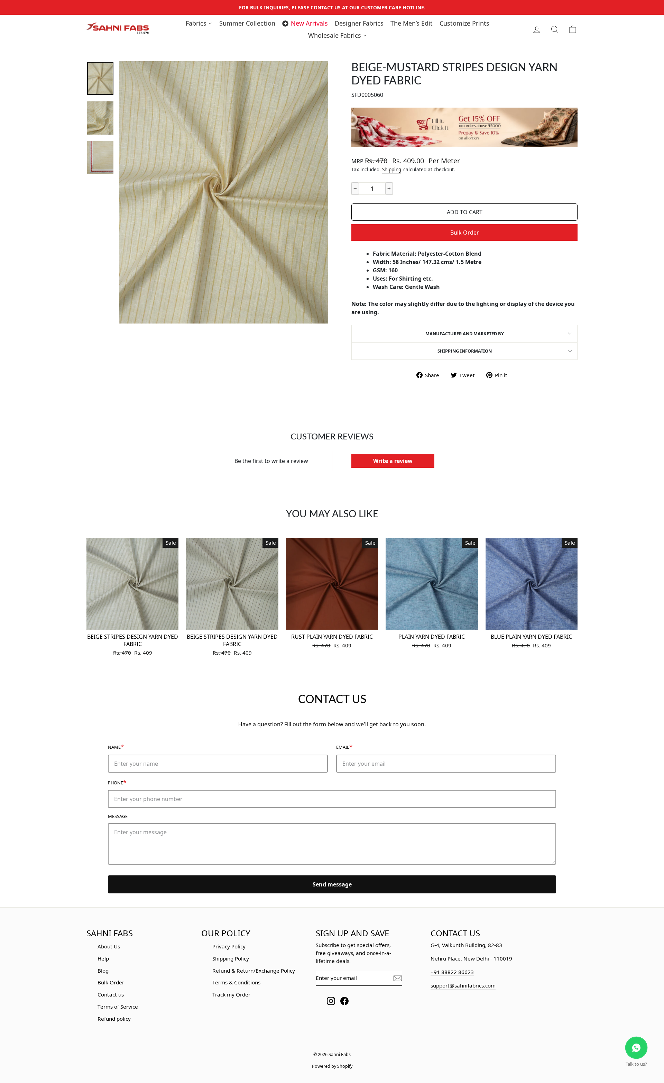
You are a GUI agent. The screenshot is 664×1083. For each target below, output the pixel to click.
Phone (117, 782)
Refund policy (114, 1018)
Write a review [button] (393, 461)
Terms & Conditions (236, 982)
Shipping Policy (230, 958)
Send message (332, 884)
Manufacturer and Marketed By (464, 333)
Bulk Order (464, 232)
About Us (109, 946)
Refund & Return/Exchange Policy (253, 970)
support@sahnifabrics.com (463, 985)
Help (103, 958)
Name (116, 746)
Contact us (111, 994)
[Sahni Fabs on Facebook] (344, 1000)
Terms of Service (118, 1006)
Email (344, 746)
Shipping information (464, 351)
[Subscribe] (397, 978)
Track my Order (231, 994)
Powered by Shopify (332, 1066)
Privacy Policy (229, 946)
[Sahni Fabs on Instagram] (331, 1000)
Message (118, 816)
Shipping (391, 169)
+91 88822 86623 (452, 971)
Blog (103, 970)
